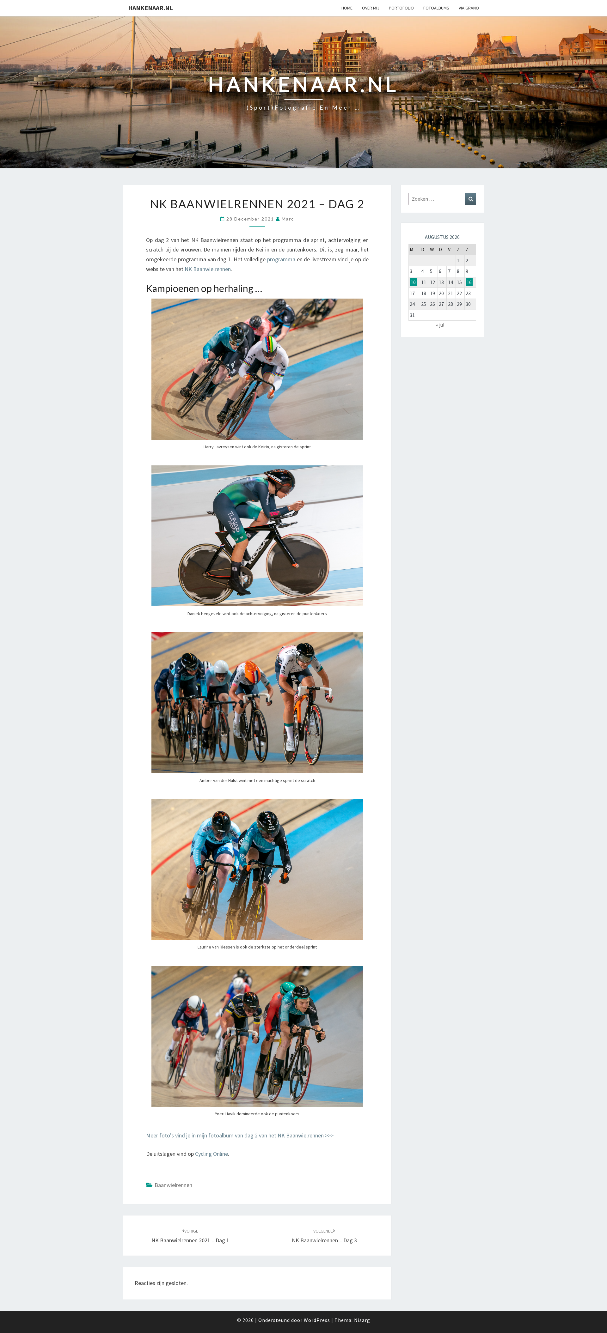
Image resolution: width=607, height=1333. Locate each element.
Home (347, 8)
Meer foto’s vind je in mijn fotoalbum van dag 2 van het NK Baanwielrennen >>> (240, 1135)
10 (413, 282)
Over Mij (370, 8)
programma (281, 259)
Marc (288, 218)
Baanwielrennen (173, 1185)
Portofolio (401, 8)
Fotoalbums (436, 8)
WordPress (317, 1320)
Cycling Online (211, 1153)
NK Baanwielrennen (208, 269)
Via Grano (469, 8)
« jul (440, 325)
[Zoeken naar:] (442, 199)
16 (469, 282)
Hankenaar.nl (150, 8)
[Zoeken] (470, 199)
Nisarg (362, 1320)
